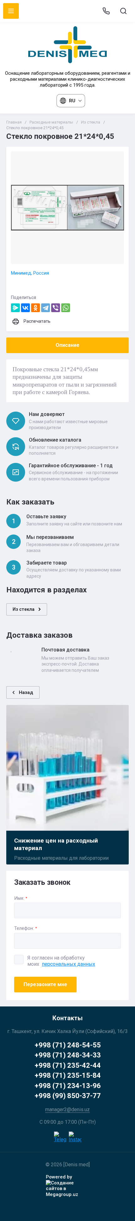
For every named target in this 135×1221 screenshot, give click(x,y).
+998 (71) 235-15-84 (68, 1075)
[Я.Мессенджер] (15, 307)
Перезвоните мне (45, 984)
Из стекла (90, 122)
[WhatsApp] (65, 307)
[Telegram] (45, 307)
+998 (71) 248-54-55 (68, 1045)
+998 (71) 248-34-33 (68, 1055)
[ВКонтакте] (25, 307)
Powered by (59, 1177)
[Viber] (55, 307)
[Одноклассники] (35, 307)
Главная (14, 122)
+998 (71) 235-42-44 (68, 1065)
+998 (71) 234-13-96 (68, 1086)
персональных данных (68, 964)
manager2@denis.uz (67, 1109)
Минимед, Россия (30, 273)
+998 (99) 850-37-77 (68, 1096)
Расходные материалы (51, 122)
